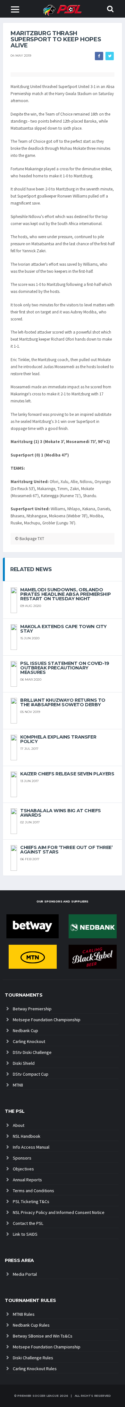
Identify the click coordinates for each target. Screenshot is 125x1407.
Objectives (23, 1169)
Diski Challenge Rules (33, 1358)
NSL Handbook (26, 1136)
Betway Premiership (32, 1009)
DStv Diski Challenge (32, 1052)
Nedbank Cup (25, 1030)
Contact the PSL (28, 1223)
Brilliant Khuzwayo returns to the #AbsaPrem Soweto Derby (62, 702)
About (18, 1125)
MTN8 (18, 1085)
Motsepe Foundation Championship (46, 1020)
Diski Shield (24, 1063)
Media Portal (25, 1274)
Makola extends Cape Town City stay (63, 629)
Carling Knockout (29, 1041)
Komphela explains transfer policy (58, 739)
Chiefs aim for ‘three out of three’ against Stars (66, 850)
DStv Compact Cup (30, 1074)
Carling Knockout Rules (35, 1368)
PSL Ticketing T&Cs (31, 1201)
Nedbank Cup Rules (31, 1325)
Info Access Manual (31, 1147)
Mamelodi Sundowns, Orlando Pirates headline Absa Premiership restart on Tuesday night (65, 594)
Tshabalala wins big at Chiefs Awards (60, 813)
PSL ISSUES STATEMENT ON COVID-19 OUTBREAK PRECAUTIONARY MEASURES (64, 667)
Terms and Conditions (33, 1190)
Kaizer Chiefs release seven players (67, 774)
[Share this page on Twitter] (109, 56)
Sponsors (22, 1158)
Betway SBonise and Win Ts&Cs (42, 1336)
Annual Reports (27, 1180)
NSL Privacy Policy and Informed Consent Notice (58, 1212)
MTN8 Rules (24, 1314)
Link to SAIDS (25, 1234)
